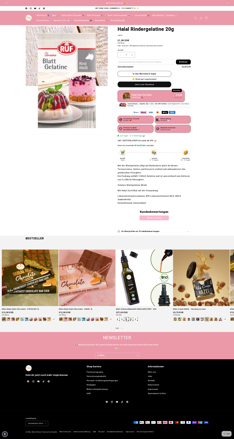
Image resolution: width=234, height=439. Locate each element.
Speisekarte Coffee (157, 393)
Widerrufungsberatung (97, 389)
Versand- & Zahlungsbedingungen (102, 381)
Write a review (154, 218)
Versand (133, 46)
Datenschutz (153, 385)
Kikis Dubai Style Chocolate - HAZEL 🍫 (76, 309)
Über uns (152, 372)
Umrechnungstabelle (96, 376)
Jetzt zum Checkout (144, 84)
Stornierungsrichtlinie (145, 432)
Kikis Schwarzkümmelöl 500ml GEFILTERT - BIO (136, 309)
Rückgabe (91, 385)
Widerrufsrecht (65, 432)
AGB (88, 393)
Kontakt (151, 381)
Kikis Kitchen (36, 432)
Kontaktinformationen (115, 432)
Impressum (153, 389)
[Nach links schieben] (111, 328)
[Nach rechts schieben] (122, 328)
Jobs (150, 376)
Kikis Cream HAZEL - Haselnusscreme (189, 309)
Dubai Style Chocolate (142, 95)
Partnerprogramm (95, 372)
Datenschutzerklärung (81, 432)
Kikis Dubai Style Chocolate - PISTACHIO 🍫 (20, 309)
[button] (227, 3)
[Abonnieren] (136, 355)
